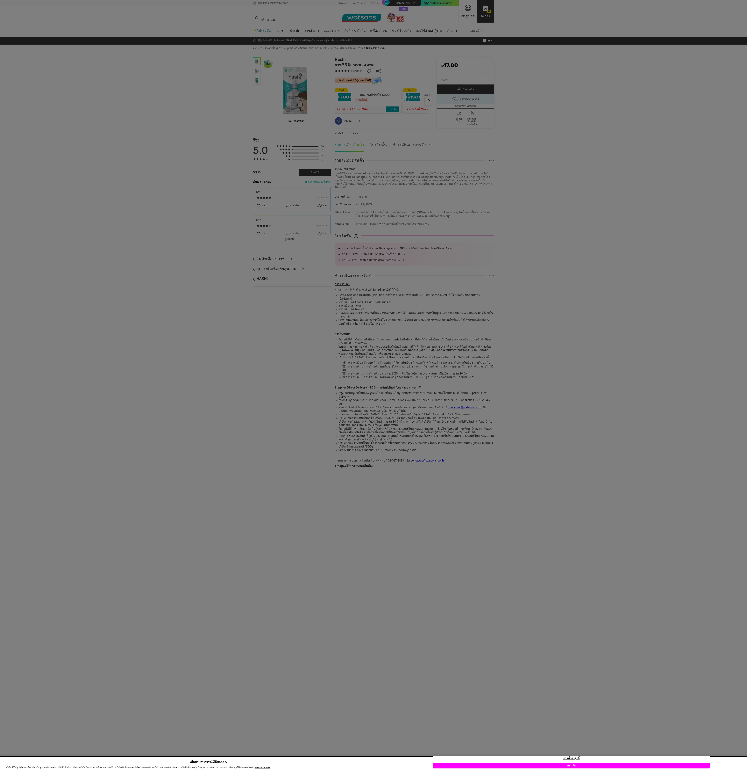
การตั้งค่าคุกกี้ (571, 758)
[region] (373, 763)
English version (262, 767)
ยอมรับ (571, 765)
